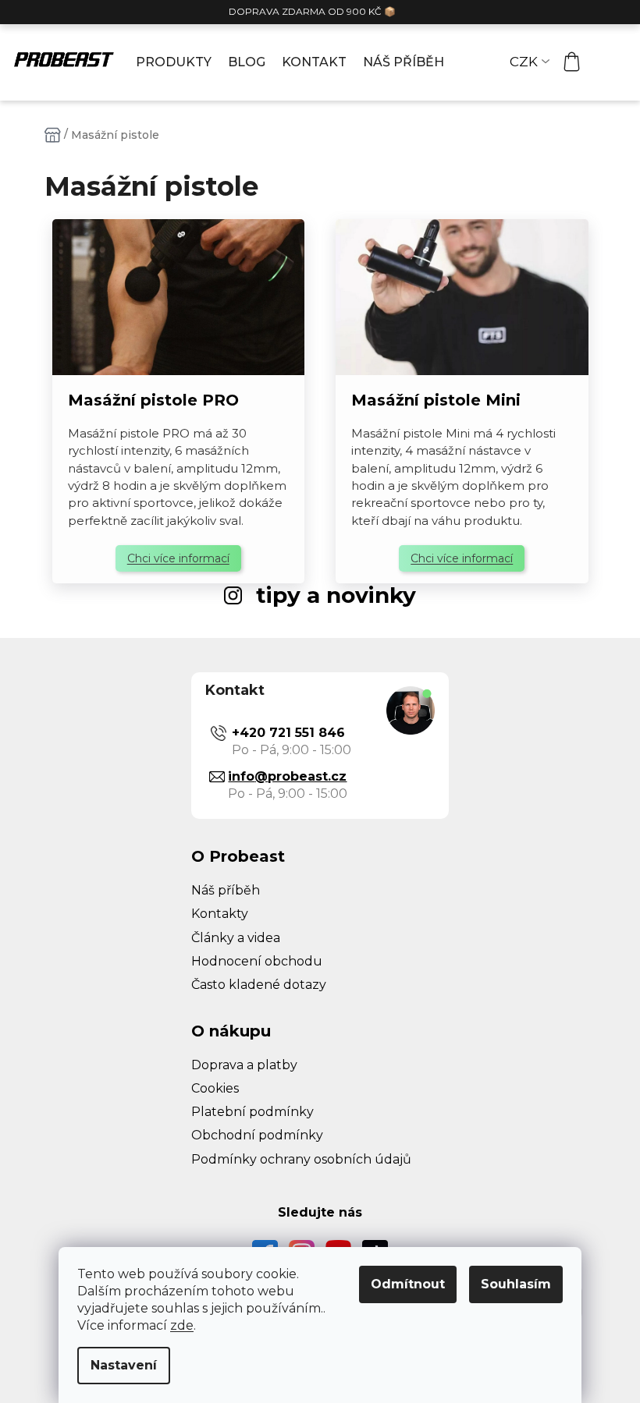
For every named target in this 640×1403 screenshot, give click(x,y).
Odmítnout (408, 1284)
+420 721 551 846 (288, 732)
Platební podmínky (252, 1111)
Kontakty (219, 913)
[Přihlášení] (608, 62)
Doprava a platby (244, 1065)
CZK (524, 61)
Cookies (215, 1088)
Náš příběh (225, 890)
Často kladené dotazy (258, 984)
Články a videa (235, 937)
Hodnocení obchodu (256, 961)
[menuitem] (173, 62)
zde (182, 1325)
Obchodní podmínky (257, 1135)
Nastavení (124, 1365)
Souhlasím (516, 1284)
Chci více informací (178, 558)
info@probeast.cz (287, 776)
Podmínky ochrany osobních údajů (301, 1159)
